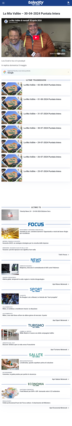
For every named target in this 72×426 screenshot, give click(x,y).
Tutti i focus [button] (63, 255)
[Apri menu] (3, 3)
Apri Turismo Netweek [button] (59, 349)
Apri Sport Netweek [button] (60, 320)
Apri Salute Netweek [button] (59, 379)
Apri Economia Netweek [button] (58, 408)
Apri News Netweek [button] (59, 284)
